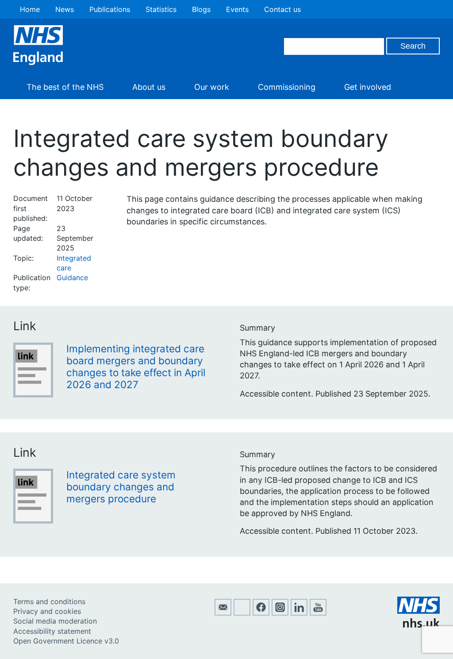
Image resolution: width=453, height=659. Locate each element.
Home (30, 9)
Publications (109, 9)
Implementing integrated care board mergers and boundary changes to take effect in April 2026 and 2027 (135, 366)
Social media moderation (55, 621)
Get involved (367, 87)
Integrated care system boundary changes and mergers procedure (121, 487)
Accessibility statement (52, 631)
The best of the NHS (65, 87)
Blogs (201, 9)
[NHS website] (418, 624)
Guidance (72, 277)
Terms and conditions (49, 601)
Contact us (282, 9)
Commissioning (286, 87)
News (64, 9)
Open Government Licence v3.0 (66, 640)
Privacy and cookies (47, 611)
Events (237, 9)
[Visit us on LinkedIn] (299, 613)
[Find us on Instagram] (280, 613)
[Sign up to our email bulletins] (223, 613)
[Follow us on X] (242, 613)
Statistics (161, 9)
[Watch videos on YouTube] (318, 613)
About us (148, 87)
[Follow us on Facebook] (261, 613)
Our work (211, 87)
